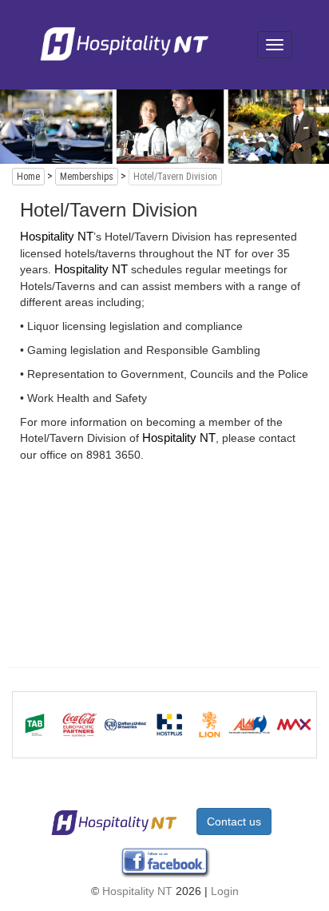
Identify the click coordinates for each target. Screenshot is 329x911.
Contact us (234, 821)
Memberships (86, 176)
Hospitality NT (137, 891)
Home (28, 176)
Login (225, 891)
